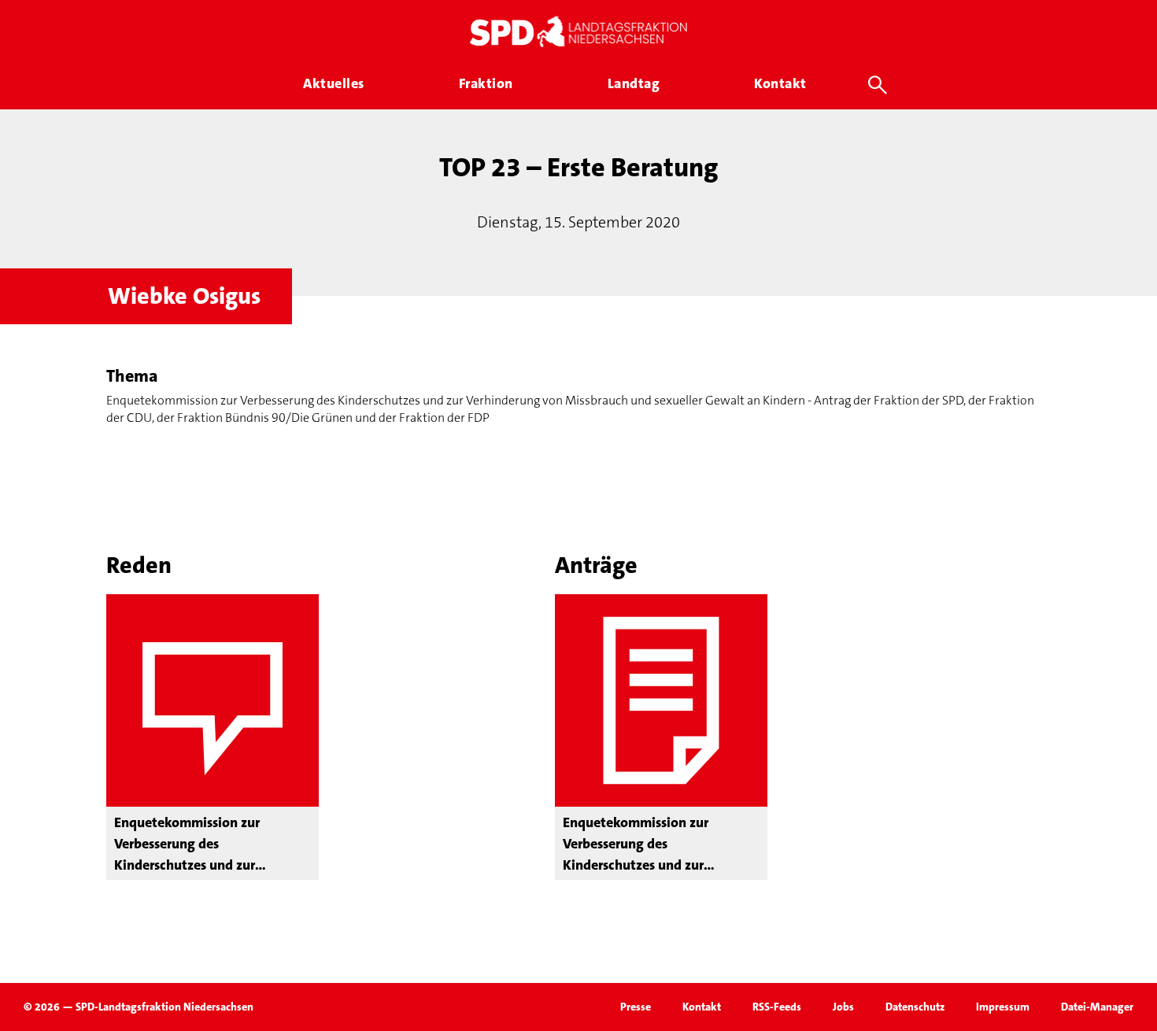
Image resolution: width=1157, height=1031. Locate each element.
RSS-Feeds (776, 1007)
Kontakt (701, 1007)
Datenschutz (914, 1007)
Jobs (843, 1007)
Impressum (1002, 1007)
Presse (635, 1007)
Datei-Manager (1097, 1007)
